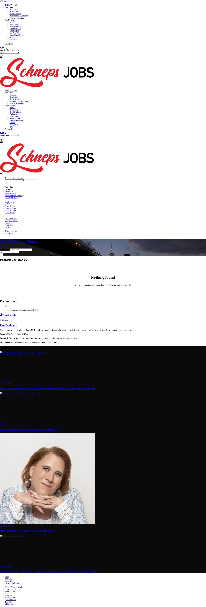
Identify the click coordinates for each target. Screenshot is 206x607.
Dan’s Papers (14, 31)
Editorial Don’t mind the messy (28, 429)
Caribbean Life (15, 29)
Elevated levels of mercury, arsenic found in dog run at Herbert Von (48, 571)
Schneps (10, 604)
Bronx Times (14, 24)
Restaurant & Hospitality (19, 16)
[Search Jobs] (1, 55)
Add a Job (11, 598)
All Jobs (13, 9)
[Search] (6, 48)
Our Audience (8, 325)
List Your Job (12, 5)
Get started (4, 320)
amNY (12, 22)
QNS (11, 41)
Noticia (12, 37)
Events (9, 602)
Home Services (15, 14)
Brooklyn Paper (15, 26)
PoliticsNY (14, 39)
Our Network (10, 20)
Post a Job (4, 247)
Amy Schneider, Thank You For (27, 530)
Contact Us (9, 44)
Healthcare (14, 11)
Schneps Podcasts (6, 526)
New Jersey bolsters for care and (47, 388)
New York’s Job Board (18, 241)
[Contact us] (1, 48)
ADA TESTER (33, 310)
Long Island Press (16, 35)
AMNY (3, 424)
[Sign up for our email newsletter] (3, 48)
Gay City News (15, 33)
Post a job (10, 314)
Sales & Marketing (17, 18)
